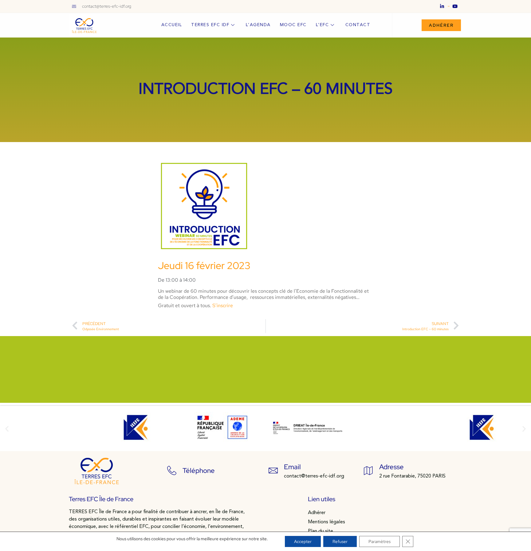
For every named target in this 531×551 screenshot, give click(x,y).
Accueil (171, 25)
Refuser (340, 541)
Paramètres (379, 541)
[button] (7, 428)
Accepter (303, 541)
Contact (358, 25)
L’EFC (322, 25)
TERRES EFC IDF (210, 25)
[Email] (273, 470)
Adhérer (316, 512)
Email (292, 466)
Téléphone (199, 470)
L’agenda (258, 25)
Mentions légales (326, 522)
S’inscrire (222, 305)
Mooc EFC (293, 25)
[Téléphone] (171, 470)
